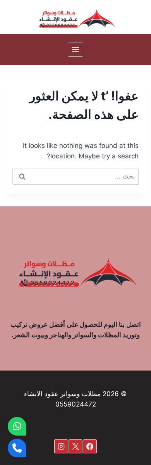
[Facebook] (90, 446)
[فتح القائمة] (76, 49)
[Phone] (17, 448)
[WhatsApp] (17, 426)
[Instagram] (61, 446)
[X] (75, 446)
